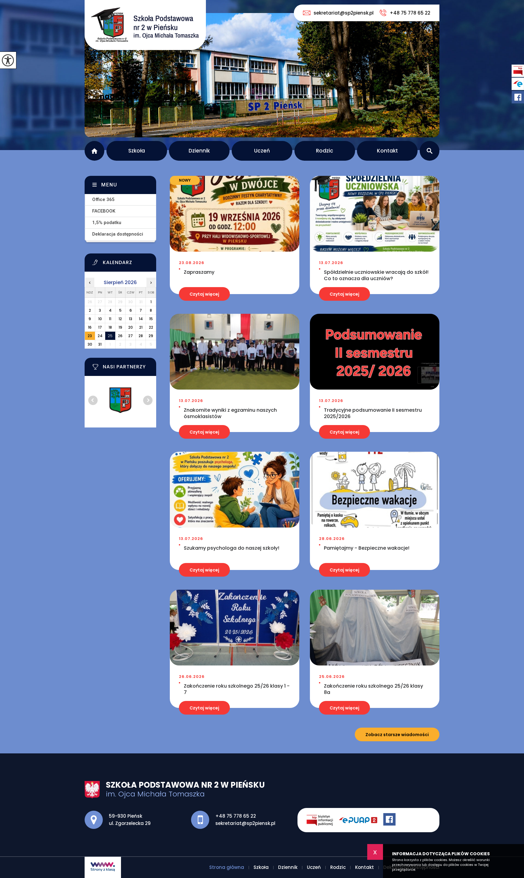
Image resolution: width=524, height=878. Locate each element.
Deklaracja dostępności (117, 234)
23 (90, 335)
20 (130, 327)
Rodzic (324, 150)
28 (141, 335)
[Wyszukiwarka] (429, 151)
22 (151, 327)
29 (151, 335)
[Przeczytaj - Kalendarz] (128, 264)
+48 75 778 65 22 (410, 13)
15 (151, 318)
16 (90, 327)
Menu (109, 185)
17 (100, 327)
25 (110, 335)
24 (100, 335)
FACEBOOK (103, 211)
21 (141, 327)
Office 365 (103, 199)
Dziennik (199, 150)
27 (130, 335)
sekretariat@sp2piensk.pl (344, 13)
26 (120, 335)
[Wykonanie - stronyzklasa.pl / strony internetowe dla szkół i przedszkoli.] (103, 867)
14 (141, 318)
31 (100, 344)
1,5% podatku (106, 222)
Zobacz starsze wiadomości (397, 735)
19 (120, 327)
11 (110, 318)
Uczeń (262, 150)
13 (130, 318)
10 (100, 318)
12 (120, 318)
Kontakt (387, 150)
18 (110, 327)
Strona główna (94, 151)
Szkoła (136, 150)
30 (90, 344)
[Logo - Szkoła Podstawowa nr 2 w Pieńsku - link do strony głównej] (145, 25)
